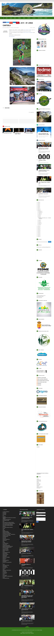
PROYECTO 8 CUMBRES (6, 557)
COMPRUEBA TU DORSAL (42, 160)
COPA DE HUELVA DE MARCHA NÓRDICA (9, 523)
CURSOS (4, 528)
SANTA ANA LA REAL (6, 565)
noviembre (39, 212)
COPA (3, 521)
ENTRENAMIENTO (5, 536)
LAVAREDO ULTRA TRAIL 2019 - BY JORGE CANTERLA (44, 218)
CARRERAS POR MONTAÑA (7, 519)
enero (39, 224)
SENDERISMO (5, 566)
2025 (38, 203)
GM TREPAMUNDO (5, 543)
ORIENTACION (5, 555)
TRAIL (4, 569)
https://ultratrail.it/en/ (12, 36)
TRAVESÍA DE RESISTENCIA (7, 570)
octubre (39, 213)
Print (31, 27)
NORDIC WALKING (5, 554)
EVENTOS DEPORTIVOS (6, 539)
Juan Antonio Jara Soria (42, 382)
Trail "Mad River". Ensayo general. (43, 193)
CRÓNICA (4, 526)
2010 (38, 235)
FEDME (4, 542)
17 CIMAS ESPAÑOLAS (6, 511)
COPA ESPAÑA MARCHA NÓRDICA (8, 524)
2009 (38, 236)
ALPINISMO (4, 513)
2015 (38, 229)
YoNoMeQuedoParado (6, 578)
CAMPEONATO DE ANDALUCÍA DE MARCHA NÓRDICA (9, 518)
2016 (38, 228)
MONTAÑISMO (5, 553)
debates (4, 530)
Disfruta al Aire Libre (42, 377)
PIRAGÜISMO (5, 556)
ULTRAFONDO (5, 572)
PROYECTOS (4, 558)
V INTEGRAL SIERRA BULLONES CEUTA (26, 620)
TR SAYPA (4, 568)
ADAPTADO (4, 512)
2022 (38, 206)
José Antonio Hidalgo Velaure (43, 380)
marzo (39, 222)
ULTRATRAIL (5, 573)
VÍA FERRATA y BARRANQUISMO (8, 576)
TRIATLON (4, 571)
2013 (38, 231)
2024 (38, 204)
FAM (3, 541)
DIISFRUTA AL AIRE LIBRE (7, 533)
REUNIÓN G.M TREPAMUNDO (7, 562)
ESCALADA (4, 538)
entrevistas (4, 537)
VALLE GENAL (5, 575)
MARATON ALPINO (5, 549)
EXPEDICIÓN (5, 540)
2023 (38, 205)
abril (39, 221)
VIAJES (4, 577)
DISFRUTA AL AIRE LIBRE (7, 535)
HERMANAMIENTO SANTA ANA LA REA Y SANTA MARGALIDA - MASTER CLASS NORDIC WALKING (27, 596)
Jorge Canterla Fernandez (43, 379)
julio (39, 215)
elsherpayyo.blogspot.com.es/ (41, 295)
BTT (3, 515)
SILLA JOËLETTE (5, 567)
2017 (38, 227)
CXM (3, 529)
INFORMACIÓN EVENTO (6, 545)
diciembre (39, 211)
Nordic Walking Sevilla (40, 296)
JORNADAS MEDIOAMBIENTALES (8, 546)
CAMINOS (4, 516)
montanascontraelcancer (6, 552)
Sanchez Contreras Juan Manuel (27, 32)
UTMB (4, 574)
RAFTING (4, 559)
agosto (39, 214)
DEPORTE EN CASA (5, 531)
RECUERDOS (4, 561)
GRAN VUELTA (5, 544)
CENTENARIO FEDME (6, 520)
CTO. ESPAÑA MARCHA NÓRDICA (8, 527)
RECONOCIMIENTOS (6, 560)
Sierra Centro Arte (39, 297)
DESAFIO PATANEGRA (6, 532)
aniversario (4, 514)
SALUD (4, 564)
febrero (39, 223)
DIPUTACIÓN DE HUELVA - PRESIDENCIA (9, 534)
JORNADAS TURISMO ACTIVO (7, 547)
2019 (38, 210)
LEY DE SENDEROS (5, 548)
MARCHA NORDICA (5, 550)
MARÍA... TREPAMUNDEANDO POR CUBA (27, 585)
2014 (38, 230)
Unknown (39, 383)
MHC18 (4, 551)
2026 (38, 202)
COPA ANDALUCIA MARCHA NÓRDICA (8, 522)
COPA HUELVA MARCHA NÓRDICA (8, 525)
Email (34, 27)
